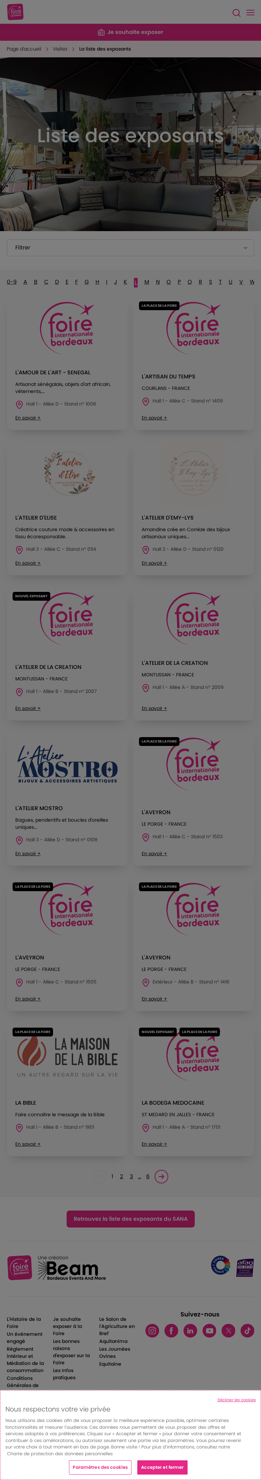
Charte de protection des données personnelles (60, 1453)
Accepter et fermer (162, 1467)
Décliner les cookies (237, 1400)
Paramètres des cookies (100, 1467)
